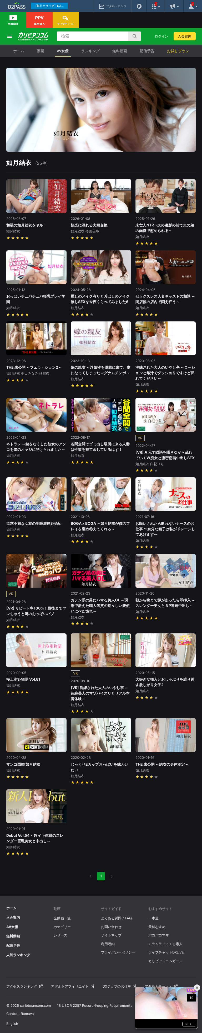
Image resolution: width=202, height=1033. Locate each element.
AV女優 (63, 51)
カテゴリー (62, 927)
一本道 (153, 918)
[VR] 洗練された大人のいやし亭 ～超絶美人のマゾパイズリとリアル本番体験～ (100, 693)
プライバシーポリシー (118, 952)
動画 (40, 51)
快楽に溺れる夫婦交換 (89, 225)
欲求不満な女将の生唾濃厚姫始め (34, 523)
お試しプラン (178, 51)
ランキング (90, 51)
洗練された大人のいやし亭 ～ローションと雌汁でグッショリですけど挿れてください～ (165, 372)
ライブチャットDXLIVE (166, 952)
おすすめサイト (160, 909)
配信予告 (147, 51)
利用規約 (108, 944)
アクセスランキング (21, 986)
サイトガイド (111, 909)
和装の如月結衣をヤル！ (26, 225)
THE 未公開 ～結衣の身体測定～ (162, 764)
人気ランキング (18, 955)
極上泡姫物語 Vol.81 (23, 679)
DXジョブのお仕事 (117, 986)
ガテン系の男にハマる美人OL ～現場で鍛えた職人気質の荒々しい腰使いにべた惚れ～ (100, 605)
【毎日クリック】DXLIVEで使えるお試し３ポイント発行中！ (51, 5)
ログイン (161, 36)
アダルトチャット (158, 986)
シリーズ (60, 935)
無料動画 (119, 51)
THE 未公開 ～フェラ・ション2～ (34, 367)
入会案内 (184, 36)
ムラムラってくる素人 (165, 944)
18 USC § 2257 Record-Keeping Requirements (94, 1005)
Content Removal (20, 1013)
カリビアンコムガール (165, 961)
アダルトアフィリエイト (70, 986)
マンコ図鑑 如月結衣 (23, 764)
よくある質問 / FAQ (116, 918)
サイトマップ (111, 935)
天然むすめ (156, 927)
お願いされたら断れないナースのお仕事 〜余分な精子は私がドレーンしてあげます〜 (165, 529)
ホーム (18, 51)
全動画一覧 (62, 918)
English (12, 1023)
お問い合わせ (111, 927)
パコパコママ (158, 935)
